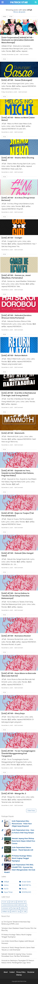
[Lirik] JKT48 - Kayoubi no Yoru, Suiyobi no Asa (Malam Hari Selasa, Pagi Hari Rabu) (17, 473)
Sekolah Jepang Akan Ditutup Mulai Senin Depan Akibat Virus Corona (23, 841)
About (6, 972)
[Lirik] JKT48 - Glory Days (13, 713)
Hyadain (5, 908)
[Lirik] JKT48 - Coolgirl (11, 238)
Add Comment (24, 54)
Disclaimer (30, 972)
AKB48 (4, 16)
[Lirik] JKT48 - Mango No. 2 (13, 793)
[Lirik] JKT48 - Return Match (14, 355)
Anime (6, 885)
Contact (12, 972)
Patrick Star (19, 2)
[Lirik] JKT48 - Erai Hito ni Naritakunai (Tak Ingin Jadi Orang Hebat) (18, 394)
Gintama (20, 902)
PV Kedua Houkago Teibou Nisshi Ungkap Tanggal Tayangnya (22, 858)
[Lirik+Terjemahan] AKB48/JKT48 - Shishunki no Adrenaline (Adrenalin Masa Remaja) (17, 40)
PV (22, 911)
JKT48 (10, 16)
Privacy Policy (21, 972)
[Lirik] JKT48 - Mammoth (12, 433)
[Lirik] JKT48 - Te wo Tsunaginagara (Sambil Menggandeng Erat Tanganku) (18, 753)
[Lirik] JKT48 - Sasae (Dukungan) (16, 80)
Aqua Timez (8, 892)
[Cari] (36, 2)
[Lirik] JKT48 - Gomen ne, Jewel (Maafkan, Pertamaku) (16, 276)
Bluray (24, 889)
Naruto (14, 911)
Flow (4, 902)
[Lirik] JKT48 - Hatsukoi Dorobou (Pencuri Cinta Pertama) (16, 316)
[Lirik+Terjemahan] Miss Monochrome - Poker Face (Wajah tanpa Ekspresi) (22, 823)
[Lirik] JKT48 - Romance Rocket (16, 636)
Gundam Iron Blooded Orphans (13, 905)
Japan (23, 908)
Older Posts (31, 810)
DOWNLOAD (26, 892)
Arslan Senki (26, 882)
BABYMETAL (26, 885)
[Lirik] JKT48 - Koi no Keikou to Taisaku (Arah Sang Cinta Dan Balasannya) (15, 595)
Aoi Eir (6, 889)
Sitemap (19, 975)
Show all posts (19, 12)
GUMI (11, 902)
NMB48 (4, 911)
